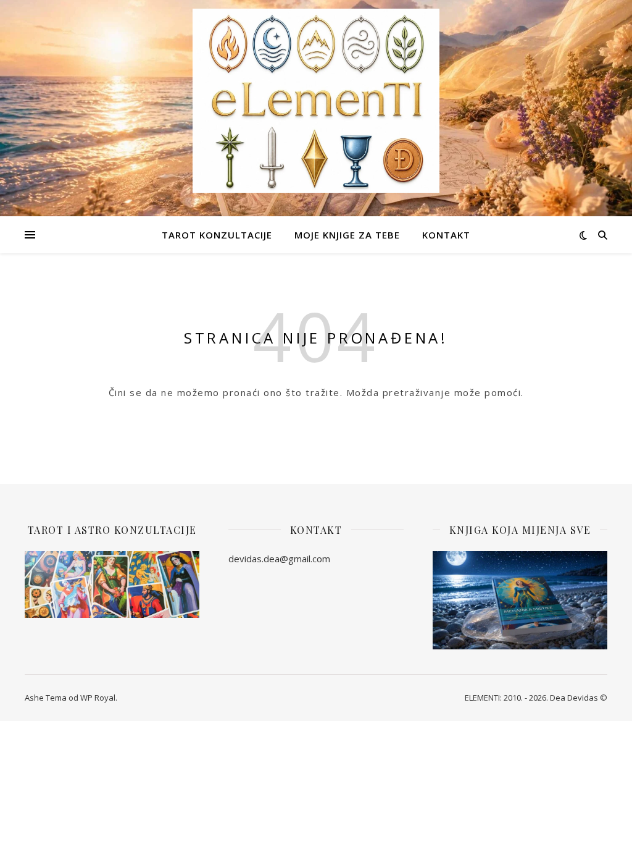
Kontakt (446, 235)
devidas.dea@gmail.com (279, 558)
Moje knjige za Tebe (347, 235)
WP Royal (97, 697)
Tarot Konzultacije (217, 235)
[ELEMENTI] (316, 101)
